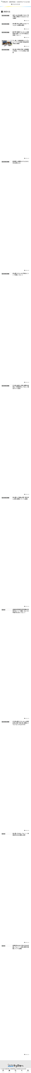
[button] (28, 540)
